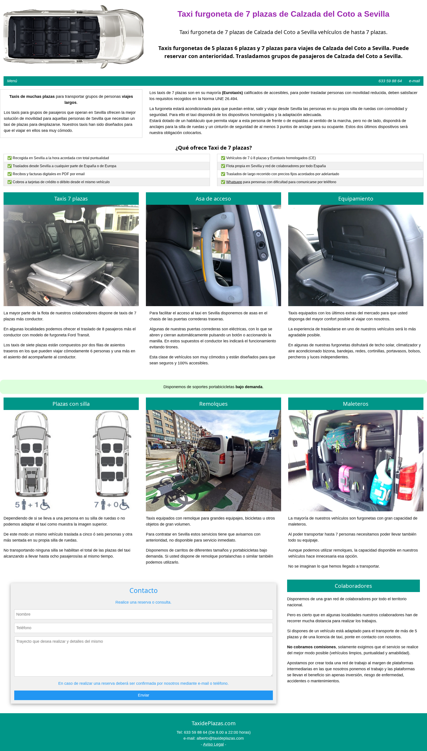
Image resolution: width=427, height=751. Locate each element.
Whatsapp (234, 182)
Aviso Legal (213, 744)
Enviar (143, 695)
